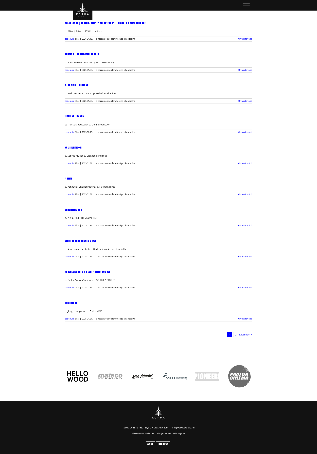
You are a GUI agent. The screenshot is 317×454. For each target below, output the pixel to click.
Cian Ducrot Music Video (80, 241)
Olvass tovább (245, 38)
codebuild (69, 38)
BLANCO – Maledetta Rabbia (82, 54)
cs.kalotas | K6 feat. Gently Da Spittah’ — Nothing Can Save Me (105, 23)
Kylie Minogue (74, 147)
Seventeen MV (73, 210)
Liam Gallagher (74, 116)
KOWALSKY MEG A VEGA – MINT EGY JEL (87, 272)
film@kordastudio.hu (183, 427)
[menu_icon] (246, 4)
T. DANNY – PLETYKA (76, 85)
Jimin (68, 178)
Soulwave (71, 303)
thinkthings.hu (178, 433)
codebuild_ (150, 433)
